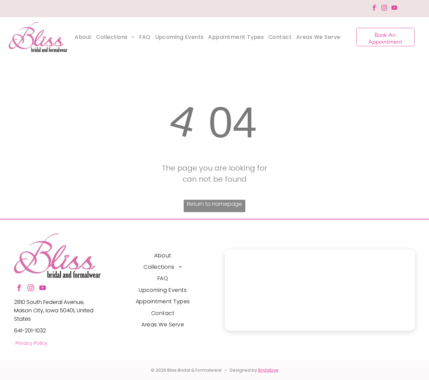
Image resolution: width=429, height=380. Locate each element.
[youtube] (394, 9)
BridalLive (268, 370)
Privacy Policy (31, 343)
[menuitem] (83, 37)
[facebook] (374, 9)
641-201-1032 (30, 330)
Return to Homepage (214, 204)
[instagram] (384, 9)
